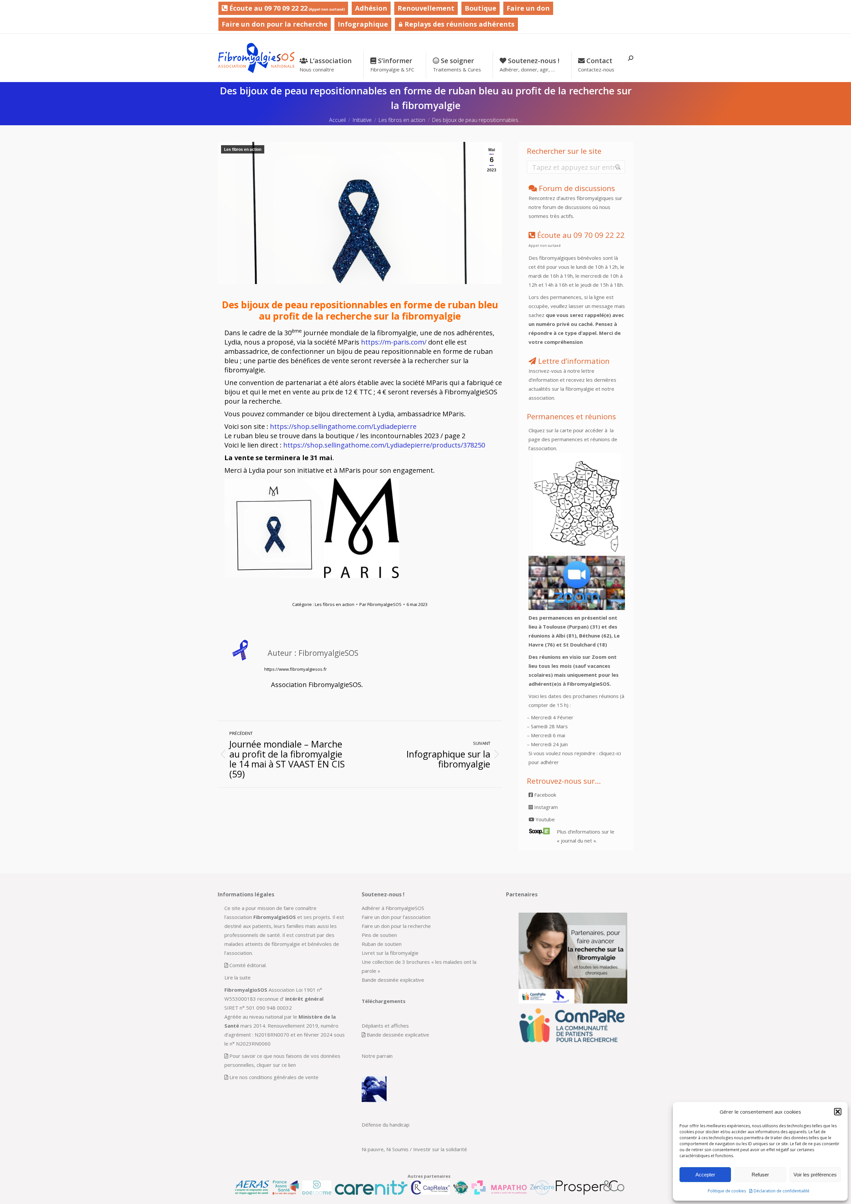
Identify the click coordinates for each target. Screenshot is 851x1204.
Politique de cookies (727, 1191)
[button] (837, 1111)
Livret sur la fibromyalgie (390, 953)
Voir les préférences (815, 1174)
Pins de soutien (379, 935)
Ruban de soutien (382, 944)
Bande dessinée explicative (393, 979)
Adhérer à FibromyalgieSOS (393, 908)
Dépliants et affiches (385, 1025)
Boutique (480, 8)
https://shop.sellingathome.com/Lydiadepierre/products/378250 (384, 445)
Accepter (705, 1174)
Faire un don (528, 8)
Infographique (363, 24)
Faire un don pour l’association (396, 917)
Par (380, 604)
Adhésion (371, 8)
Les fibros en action (242, 149)
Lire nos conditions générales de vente (273, 1077)
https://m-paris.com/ (393, 342)
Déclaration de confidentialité (781, 1191)
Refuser (760, 1174)
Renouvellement (426, 8)
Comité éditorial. (248, 965)
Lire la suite (237, 977)
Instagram (545, 807)
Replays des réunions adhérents (459, 24)
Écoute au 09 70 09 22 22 (286, 8)
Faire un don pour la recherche (274, 24)
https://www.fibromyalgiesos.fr (295, 669)
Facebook (544, 794)
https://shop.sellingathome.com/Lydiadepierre (343, 426)
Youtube (544, 819)
